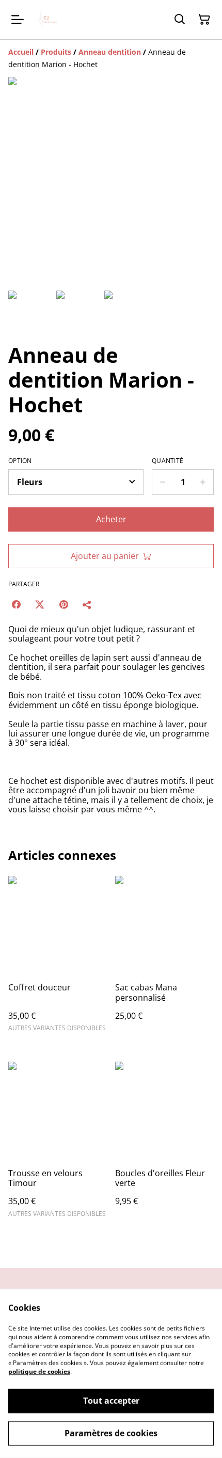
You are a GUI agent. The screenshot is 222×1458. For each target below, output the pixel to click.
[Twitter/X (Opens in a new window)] (39, 604)
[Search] (179, 19)
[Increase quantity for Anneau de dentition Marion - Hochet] (203, 482)
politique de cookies (39, 1371)
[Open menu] (17, 19)
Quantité (167, 460)
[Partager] (87, 604)
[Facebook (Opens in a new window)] (16, 604)
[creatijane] (48, 19)
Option (20, 460)
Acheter (111, 519)
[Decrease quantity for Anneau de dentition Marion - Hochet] (162, 482)
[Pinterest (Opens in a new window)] (63, 604)
